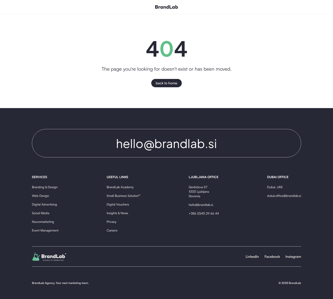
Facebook (272, 256)
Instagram (293, 256)
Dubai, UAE (275, 187)
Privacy (111, 222)
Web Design (40, 196)
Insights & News (117, 213)
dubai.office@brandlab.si (284, 196)
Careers (112, 230)
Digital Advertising (44, 204)
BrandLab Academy (120, 187)
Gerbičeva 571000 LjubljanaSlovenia (199, 191)
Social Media (40, 213)
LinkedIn (252, 256)
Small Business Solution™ (123, 196)
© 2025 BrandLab (290, 283)
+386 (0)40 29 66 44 (204, 213)
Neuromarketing (43, 222)
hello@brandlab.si (201, 205)
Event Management (45, 230)
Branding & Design (45, 187)
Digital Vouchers (118, 204)
